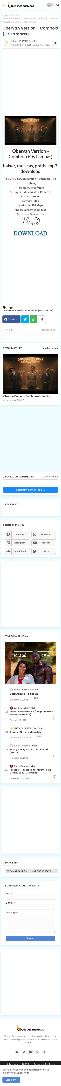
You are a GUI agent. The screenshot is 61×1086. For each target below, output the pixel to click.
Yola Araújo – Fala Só (24, 694)
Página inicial (9, 15)
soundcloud (19, 551)
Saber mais (23, 1072)
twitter (46, 551)
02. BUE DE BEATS (42, 871)
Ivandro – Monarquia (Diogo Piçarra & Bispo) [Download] (32, 713)
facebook (19, 534)
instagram (19, 542)
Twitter (25, 319)
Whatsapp (33, 319)
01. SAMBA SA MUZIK (17, 871)
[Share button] (42, 319)
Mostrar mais (50, 348)
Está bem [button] (11, 1079)
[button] (57, 5)
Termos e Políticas (44, 1064)
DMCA (25, 1064)
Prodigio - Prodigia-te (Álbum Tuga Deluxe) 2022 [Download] (30, 771)
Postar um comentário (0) (31, 489)
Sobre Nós (12, 1064)
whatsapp (46, 534)
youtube (46, 542)
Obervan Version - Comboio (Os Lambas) (24, 18)
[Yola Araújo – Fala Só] (30, 663)
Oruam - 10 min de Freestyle (25, 732)
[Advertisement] (30, 81)
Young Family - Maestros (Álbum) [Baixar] (29, 751)
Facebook (13, 319)
